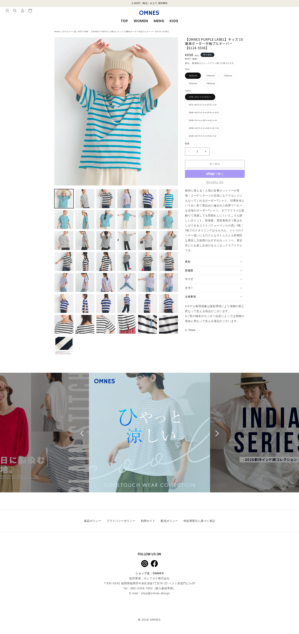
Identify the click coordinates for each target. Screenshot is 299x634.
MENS (159, 21)
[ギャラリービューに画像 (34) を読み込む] (126, 303)
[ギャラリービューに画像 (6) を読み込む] (168, 198)
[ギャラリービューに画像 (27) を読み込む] (105, 282)
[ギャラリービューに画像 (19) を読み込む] (64, 261)
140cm (212, 84)
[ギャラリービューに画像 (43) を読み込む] (64, 345)
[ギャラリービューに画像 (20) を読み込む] (84, 261)
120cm (229, 76)
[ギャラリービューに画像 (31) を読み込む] (64, 303)
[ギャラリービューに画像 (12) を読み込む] (168, 219)
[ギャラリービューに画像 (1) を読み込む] (64, 198)
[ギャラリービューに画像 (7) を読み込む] (64, 219)
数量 (187, 143)
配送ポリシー (169, 521)
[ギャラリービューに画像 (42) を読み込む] (168, 324)
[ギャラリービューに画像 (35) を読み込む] (147, 303)
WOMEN (141, 21)
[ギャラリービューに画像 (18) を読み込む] (168, 240)
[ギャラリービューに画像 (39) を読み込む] (105, 324)
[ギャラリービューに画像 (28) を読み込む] (126, 282)
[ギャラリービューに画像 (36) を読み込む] (168, 303)
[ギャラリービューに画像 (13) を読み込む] (64, 240)
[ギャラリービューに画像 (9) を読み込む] (105, 219)
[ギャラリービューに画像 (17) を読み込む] (147, 240)
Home (57, 31)
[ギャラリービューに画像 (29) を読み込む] (147, 282)
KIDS (174, 21)
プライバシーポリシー (121, 521)
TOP (124, 21)
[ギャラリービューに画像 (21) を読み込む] (105, 261)
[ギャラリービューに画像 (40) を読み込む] (126, 324)
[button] (7, 10)
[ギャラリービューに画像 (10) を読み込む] (126, 219)
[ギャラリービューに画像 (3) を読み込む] (105, 198)
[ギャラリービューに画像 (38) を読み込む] (84, 324)
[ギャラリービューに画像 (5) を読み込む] (147, 198)
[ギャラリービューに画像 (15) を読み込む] (105, 240)
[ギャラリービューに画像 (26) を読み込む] (84, 282)
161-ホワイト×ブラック (204, 105)
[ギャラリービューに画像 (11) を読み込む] (147, 219)
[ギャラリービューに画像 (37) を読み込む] (64, 324)
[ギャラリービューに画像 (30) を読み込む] (168, 282)
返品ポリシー (92, 521)
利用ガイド (148, 521)
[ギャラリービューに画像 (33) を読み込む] (105, 303)
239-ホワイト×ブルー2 (204, 136)
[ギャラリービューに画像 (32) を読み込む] (84, 303)
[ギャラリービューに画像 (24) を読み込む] (168, 261)
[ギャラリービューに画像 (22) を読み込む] (126, 261)
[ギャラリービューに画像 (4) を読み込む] (126, 198)
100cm (194, 76)
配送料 (195, 63)
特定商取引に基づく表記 (199, 521)
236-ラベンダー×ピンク (204, 121)
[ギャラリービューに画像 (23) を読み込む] (147, 261)
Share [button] (192, 329)
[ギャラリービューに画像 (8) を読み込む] (84, 219)
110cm (211, 76)
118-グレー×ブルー (201, 97)
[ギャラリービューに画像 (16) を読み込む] (126, 240)
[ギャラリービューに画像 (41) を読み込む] (147, 324)
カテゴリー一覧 (69, 31)
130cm (194, 84)
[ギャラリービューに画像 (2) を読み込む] (84, 198)
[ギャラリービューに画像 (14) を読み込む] (84, 240)
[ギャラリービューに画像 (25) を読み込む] (64, 282)
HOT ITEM (83, 31)
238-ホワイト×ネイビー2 (205, 128)
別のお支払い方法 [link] (215, 182)
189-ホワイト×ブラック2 (205, 113)
